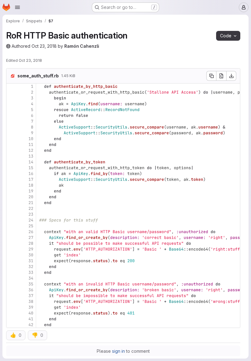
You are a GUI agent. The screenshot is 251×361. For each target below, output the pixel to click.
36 (30, 289)
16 (30, 173)
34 (30, 278)
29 (30, 249)
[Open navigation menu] (17, 7)
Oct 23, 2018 (44, 46)
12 (30, 150)
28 (30, 243)
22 (30, 208)
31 (30, 260)
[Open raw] (221, 76)
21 (30, 202)
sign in (118, 351)
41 (30, 319)
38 (30, 301)
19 (30, 191)
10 (30, 138)
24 (30, 220)
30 (30, 255)
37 (30, 295)
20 (30, 196)
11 (30, 144)
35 (30, 284)
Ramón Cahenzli (81, 46)
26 (30, 231)
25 (30, 226)
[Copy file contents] (211, 76)
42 (30, 324)
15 (30, 167)
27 (30, 237)
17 (30, 179)
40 (30, 313)
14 (30, 162)
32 (30, 266)
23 (30, 214)
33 (30, 272)
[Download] (231, 76)
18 (30, 185)
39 (30, 307)
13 (30, 156)
